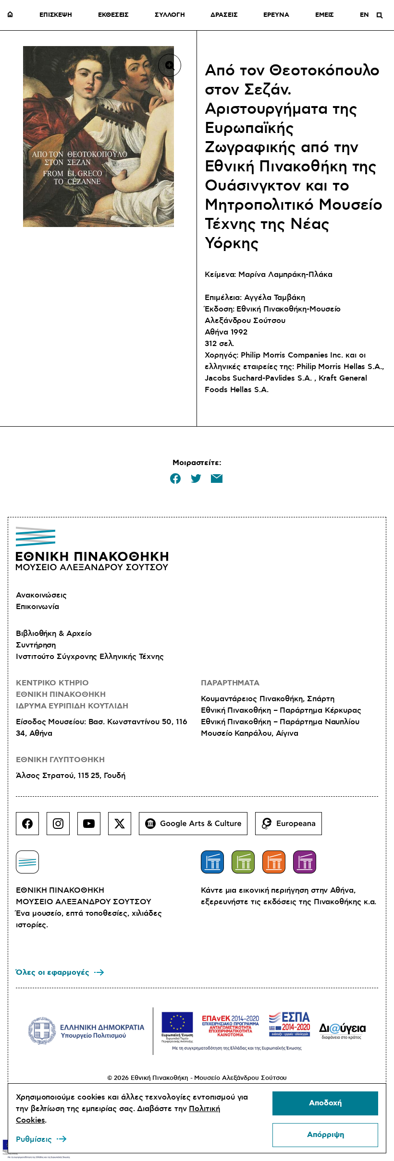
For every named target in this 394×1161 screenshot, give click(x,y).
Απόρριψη (325, 1135)
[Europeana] (292, 827)
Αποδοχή (325, 1103)
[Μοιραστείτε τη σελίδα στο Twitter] (196, 478)
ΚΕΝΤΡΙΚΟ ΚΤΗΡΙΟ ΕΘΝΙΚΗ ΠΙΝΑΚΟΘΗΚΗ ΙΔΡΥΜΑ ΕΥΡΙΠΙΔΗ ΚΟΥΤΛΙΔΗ (72, 694)
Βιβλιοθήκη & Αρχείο (53, 633)
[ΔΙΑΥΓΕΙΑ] (343, 1030)
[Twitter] (123, 827)
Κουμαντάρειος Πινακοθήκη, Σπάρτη (267, 699)
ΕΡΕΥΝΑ (276, 15)
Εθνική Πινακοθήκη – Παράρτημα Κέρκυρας (281, 710)
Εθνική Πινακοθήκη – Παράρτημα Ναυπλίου (280, 722)
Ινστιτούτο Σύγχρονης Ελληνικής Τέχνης (90, 656)
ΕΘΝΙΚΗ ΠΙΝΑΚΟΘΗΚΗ (12, 15)
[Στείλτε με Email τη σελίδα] (216, 478)
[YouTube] (92, 827)
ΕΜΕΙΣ (324, 15)
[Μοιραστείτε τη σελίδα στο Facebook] (175, 478)
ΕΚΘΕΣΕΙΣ (113, 15)
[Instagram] (62, 827)
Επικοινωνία (37, 606)
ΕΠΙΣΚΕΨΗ (55, 15)
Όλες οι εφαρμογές (52, 973)
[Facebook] (31, 827)
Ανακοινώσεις (41, 595)
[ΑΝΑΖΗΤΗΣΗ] (379, 15)
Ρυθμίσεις (34, 1139)
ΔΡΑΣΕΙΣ (223, 15)
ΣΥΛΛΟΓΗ (170, 15)
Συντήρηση (36, 645)
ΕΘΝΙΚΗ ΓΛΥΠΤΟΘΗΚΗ (60, 760)
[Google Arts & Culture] (197, 827)
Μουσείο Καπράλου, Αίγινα (249, 733)
